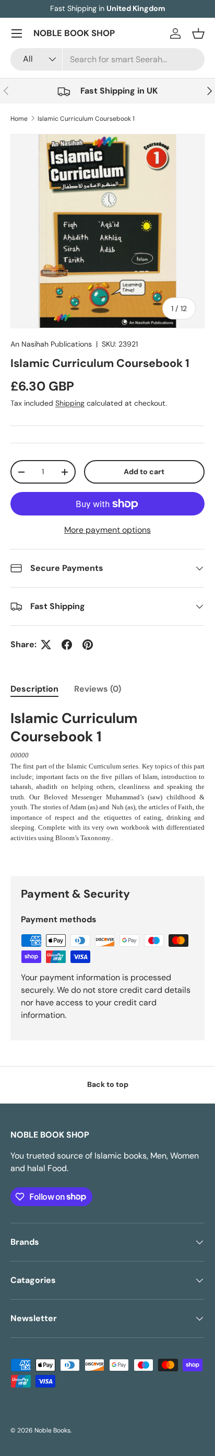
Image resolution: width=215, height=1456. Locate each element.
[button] (198, 33)
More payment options (107, 529)
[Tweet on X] (45, 644)
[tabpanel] (107, 776)
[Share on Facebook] (66, 644)
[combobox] (107, 59)
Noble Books (52, 1430)
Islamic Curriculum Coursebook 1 (86, 118)
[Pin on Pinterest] (87, 644)
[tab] (34, 689)
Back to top (107, 1084)
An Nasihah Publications (51, 344)
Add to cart (144, 471)
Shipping (70, 403)
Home (19, 118)
